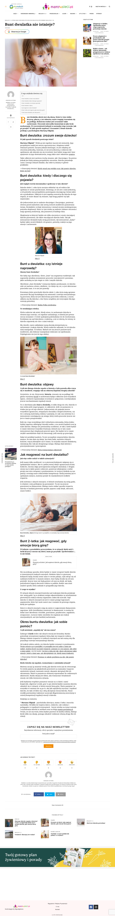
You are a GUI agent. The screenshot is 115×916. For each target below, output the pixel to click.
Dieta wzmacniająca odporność (50, 450)
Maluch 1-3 (8, 20)
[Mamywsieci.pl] (57, 6)
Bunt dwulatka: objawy (27, 105)
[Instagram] (96, 907)
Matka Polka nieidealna (47, 305)
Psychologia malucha (31, 20)
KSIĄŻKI (35, 560)
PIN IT (37, 259)
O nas (57, 906)
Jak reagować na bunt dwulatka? (29, 108)
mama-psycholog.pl (65, 709)
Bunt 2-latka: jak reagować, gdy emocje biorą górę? (33, 110)
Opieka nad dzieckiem (18, 20)
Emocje (17, 819)
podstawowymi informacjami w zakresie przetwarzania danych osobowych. (59, 742)
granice (72, 154)
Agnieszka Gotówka (11, 100)
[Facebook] (91, 907)
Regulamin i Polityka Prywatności (57, 903)
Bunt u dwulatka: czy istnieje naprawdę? (31, 103)
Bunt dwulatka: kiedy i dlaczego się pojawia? (32, 101)
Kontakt (57, 909)
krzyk (36, 396)
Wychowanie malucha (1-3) (46, 20)
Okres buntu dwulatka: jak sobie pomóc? (31, 112)
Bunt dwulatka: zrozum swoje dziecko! (30, 98)
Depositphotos (19, 909)
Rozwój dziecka (55, 831)
